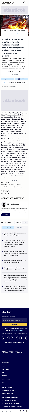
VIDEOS (3, 372)
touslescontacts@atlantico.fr (14, 342)
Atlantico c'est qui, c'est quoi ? (10, 351)
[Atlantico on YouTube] (25, 338)
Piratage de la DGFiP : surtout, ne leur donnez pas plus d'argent (15, 234)
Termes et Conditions (17, 330)
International (21, 30)
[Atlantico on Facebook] (12, 338)
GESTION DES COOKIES (8, 394)
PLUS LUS (8, 227)
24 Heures (18, 222)
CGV (3, 387)
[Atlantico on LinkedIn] (16, 338)
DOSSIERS (4, 366)
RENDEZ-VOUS (5, 369)
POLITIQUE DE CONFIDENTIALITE (10, 397)
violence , (12, 185)
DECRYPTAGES (5, 362)
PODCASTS (4, 375)
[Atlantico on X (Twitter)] (8, 338)
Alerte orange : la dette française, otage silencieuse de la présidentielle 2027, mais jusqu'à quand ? (15, 253)
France (19, 187)
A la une (6, 30)
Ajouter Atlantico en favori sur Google (15, 82)
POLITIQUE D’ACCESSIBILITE (9, 400)
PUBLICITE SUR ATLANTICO (9, 390)
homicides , (13, 187)
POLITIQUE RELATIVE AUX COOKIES (11, 403)
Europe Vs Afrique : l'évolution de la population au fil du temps (15, 261)
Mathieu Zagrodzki (15, 72)
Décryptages (13, 30)
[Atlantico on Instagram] (21, 338)
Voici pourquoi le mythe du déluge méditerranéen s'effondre (14, 269)
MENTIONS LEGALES (10, 387)
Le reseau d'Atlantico (7, 352)
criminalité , (5, 187)
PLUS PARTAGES (21, 227)
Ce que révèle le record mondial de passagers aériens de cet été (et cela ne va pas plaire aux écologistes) (15, 288)
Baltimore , (19, 185)
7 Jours (24, 222)
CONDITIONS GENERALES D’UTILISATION (12, 407)
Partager (9, 79)
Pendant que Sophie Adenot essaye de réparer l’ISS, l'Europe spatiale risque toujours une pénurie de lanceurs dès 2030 (14, 243)
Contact (19, 352)
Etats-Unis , (5, 185)
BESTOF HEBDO (6, 379)
